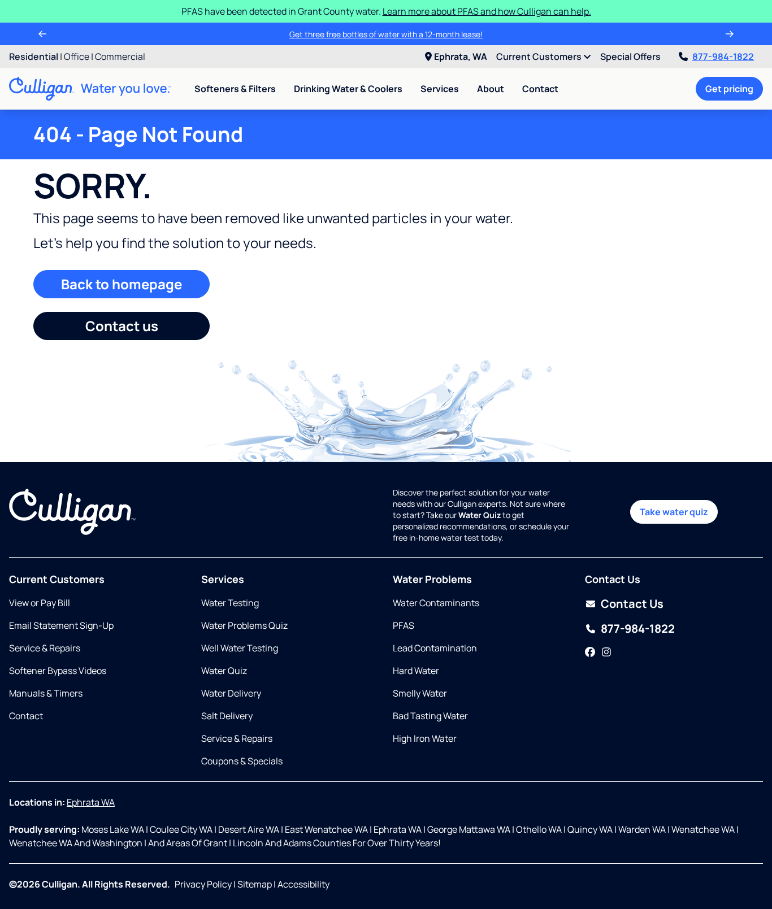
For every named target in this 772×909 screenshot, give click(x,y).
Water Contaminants (436, 603)
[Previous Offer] (42, 34)
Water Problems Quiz (244, 625)
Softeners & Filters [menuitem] (235, 88)
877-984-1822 (723, 56)
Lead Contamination (435, 648)
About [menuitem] (490, 88)
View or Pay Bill (39, 603)
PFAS (403, 625)
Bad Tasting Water (430, 716)
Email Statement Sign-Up (61, 625)
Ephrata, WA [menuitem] (460, 56)
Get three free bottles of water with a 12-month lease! (386, 34)
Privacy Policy (203, 884)
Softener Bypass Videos (57, 670)
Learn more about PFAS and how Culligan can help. (487, 11)
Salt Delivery (227, 716)
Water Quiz (224, 670)
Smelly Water (420, 693)
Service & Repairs (44, 648)
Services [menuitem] (439, 88)
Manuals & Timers (46, 693)
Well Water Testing (239, 648)
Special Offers (630, 56)
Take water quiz (674, 512)
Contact (540, 88)
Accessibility (303, 884)
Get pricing (729, 88)
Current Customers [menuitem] (539, 56)
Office (76, 56)
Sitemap (254, 884)
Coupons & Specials (242, 761)
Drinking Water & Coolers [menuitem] (348, 88)
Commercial (120, 56)
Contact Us (632, 603)
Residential (33, 56)
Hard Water (416, 670)
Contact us (121, 325)
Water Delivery (231, 693)
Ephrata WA (91, 802)
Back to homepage (121, 284)
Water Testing (230, 603)
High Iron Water (425, 738)
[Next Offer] (730, 34)
